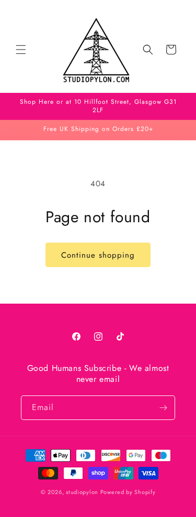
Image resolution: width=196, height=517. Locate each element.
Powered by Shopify (128, 492)
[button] (20, 49)
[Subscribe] (163, 407)
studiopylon (82, 492)
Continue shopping (98, 255)
